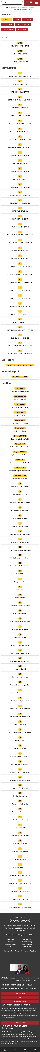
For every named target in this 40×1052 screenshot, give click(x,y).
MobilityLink (22, 29)
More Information (26, 1001)
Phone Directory (27, 942)
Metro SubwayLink (23, 24)
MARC (17, 19)
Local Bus (27, 19)
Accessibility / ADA (10, 944)
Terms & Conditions (21, 951)
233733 (20, 997)
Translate (33, 951)
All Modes (6, 19)
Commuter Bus (8, 29)
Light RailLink (7, 24)
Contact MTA (8, 951)
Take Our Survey (20, 1023)
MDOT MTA (10, 939)
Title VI (10, 946)
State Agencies (27, 944)
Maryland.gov (27, 939)
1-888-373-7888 (20, 993)
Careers (10, 942)
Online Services (27, 946)
